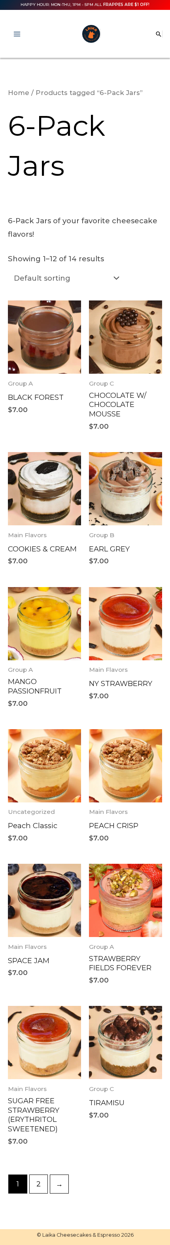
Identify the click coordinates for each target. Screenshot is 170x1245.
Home (18, 93)
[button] (158, 34)
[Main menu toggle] (17, 34)
